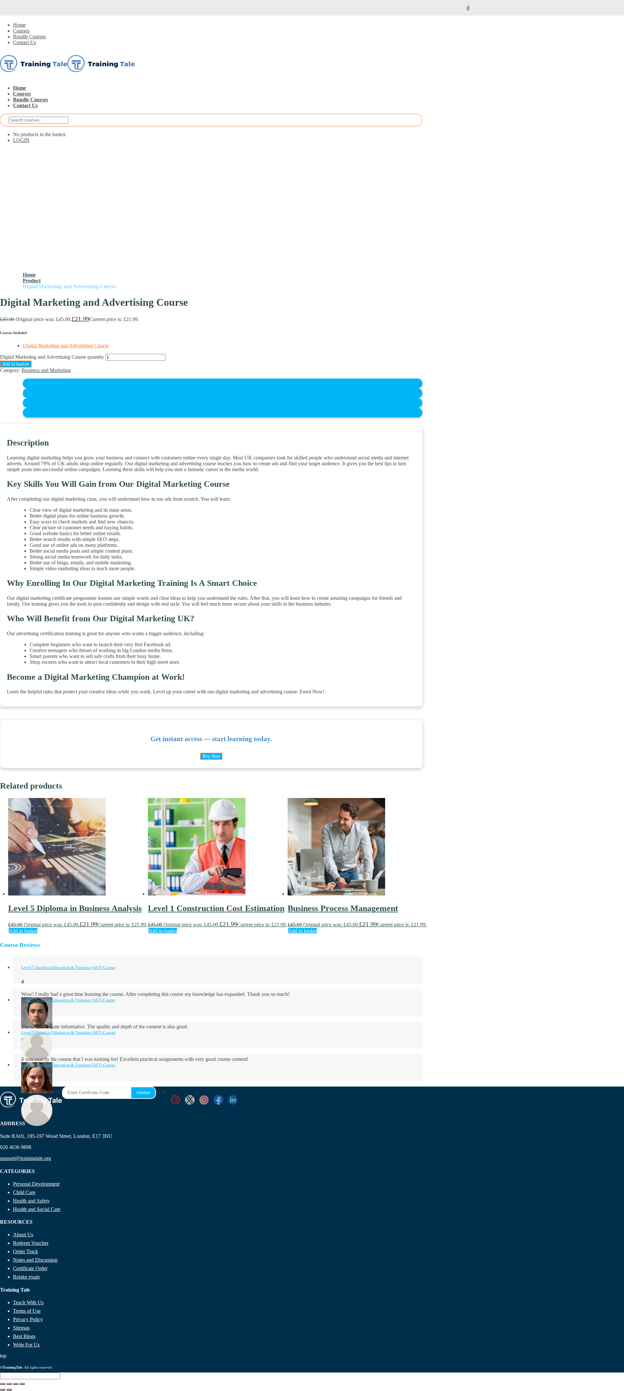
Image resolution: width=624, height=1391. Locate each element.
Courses (21, 30)
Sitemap (21, 1328)
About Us (23, 1234)
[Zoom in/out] (2, 1384)
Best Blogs (24, 1336)
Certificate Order (30, 1268)
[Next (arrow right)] (9, 1390)
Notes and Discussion (35, 1260)
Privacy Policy (28, 1319)
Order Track (25, 1251)
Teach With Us (28, 1302)
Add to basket (16, 364)
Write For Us (26, 1344)
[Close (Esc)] (22, 1384)
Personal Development (36, 1184)
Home (19, 25)
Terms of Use (27, 1311)
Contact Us (24, 42)
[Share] (15, 1384)
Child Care (24, 1192)
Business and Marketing (46, 370)
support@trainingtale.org (25, 1158)
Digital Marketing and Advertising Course (66, 345)
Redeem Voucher (30, 1243)
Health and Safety (31, 1201)
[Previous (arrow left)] (2, 1390)
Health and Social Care (36, 1209)
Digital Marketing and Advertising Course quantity (52, 357)
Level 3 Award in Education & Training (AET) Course (68, 967)
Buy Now (211, 756)
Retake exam (26, 1277)
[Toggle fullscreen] (9, 1384)
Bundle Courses (29, 36)
